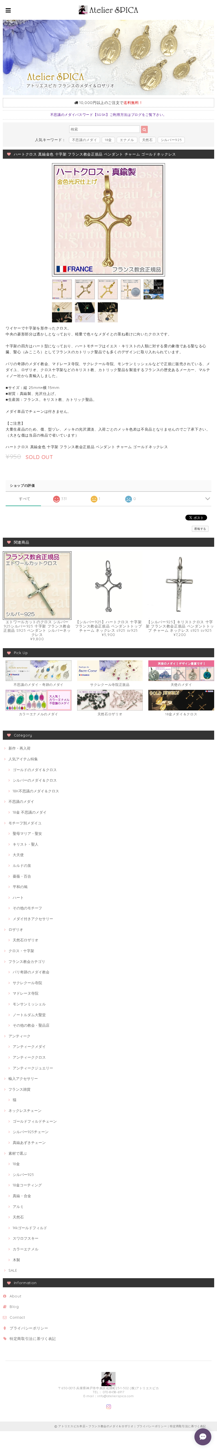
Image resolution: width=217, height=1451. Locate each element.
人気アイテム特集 (23, 759)
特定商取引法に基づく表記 (33, 1338)
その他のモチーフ (27, 908)
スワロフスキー (25, 1238)
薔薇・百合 (22, 876)
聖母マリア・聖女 (27, 833)
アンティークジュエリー (33, 1068)
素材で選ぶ (17, 1153)
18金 (108, 140)
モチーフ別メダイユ (25, 823)
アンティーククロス (29, 1057)
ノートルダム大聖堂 (29, 1014)
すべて (25, 499)
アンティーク (19, 1036)
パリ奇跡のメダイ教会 (31, 972)
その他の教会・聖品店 (31, 1025)
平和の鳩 (20, 886)
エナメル (127, 140)
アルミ (18, 1206)
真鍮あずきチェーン (29, 1142)
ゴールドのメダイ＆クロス (35, 769)
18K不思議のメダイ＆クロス (36, 791)
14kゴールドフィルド (30, 1228)
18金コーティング (27, 1185)
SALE (12, 1270)
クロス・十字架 (21, 950)
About (15, 1296)
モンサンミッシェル (29, 1004)
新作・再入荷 (19, 748)
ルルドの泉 (22, 865)
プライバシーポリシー (29, 1328)
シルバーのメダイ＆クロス (35, 780)
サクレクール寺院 (27, 982)
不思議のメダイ (84, 140)
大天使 (18, 854)
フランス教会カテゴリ (26, 961)
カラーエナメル (25, 1249)
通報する (200, 529)
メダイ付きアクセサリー (33, 918)
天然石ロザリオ (25, 940)
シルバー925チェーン (31, 1131)
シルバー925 (171, 140)
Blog (14, 1306)
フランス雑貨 (19, 1089)
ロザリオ (15, 929)
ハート (18, 897)
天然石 (147, 140)
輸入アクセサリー (23, 1078)
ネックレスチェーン (25, 1110)
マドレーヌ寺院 (25, 993)
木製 (16, 1260)
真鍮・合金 (22, 1195)
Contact (17, 1317)
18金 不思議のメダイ (30, 812)
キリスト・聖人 (25, 844)
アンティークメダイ (29, 1046)
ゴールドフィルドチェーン (35, 1121)
